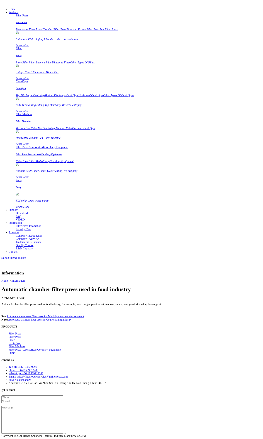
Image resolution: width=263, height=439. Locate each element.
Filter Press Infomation (28, 225)
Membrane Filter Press (29, 29)
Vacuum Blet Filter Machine (32, 128)
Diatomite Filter (61, 62)
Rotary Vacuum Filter (60, 128)
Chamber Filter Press (54, 29)
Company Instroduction (29, 235)
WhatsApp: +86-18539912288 (26, 373)
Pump (46, 161)
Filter (19, 48)
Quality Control (24, 245)
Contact (13, 251)
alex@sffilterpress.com (55, 376)
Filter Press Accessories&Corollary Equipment (42, 147)
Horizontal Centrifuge (90, 95)
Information (15, 222)
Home (12, 9)
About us (14, 232)
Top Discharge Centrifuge (30, 95)
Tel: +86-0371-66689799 (23, 366)
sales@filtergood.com (13, 257)
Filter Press (22, 15)
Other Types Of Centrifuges (118, 95)
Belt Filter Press (108, 29)
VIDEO (20, 219)
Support (13, 209)
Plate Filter (22, 62)
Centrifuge (22, 81)
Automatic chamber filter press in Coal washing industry (40, 319)
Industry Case (23, 229)
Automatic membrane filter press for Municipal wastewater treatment (45, 316)
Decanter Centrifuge (83, 128)
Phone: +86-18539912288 (23, 370)
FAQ (18, 216)
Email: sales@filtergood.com (25, 376)
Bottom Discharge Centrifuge (61, 95)
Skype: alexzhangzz (20, 379)
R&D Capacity (24, 248)
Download (22, 213)
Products (13, 12)
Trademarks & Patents (28, 242)
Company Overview (27, 238)
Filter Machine (24, 114)
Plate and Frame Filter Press (82, 29)
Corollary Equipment (62, 161)
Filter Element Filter (40, 62)
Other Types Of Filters (83, 62)
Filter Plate (22, 161)
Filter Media (36, 161)
